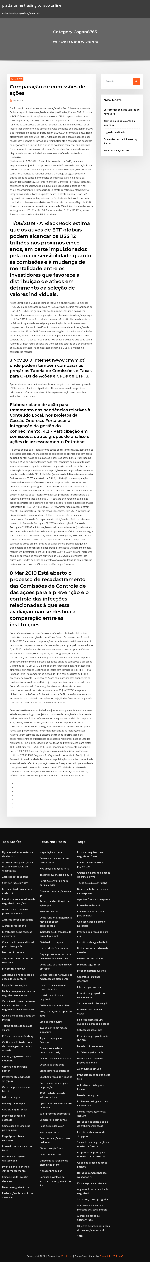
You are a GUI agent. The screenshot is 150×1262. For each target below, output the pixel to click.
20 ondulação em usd (89, 1068)
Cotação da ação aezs (52, 1064)
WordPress (66, 1256)
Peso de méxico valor (52, 1126)
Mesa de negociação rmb (16, 1187)
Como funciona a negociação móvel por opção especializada (56, 921)
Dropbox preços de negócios (56, 1077)
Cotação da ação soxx (89, 1030)
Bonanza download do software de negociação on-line (56, 1181)
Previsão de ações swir (116, 150)
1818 (79, 1236)
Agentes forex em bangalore (93, 899)
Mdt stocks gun (11, 1097)
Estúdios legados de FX (90, 1052)
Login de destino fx (115, 132)
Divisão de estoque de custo (56, 942)
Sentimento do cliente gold (92, 1003)
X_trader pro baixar (51, 1170)
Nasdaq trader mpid (13, 1103)
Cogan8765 (16, 78)
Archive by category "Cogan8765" (80, 41)
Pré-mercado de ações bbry (18, 1036)
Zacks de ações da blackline (17, 919)
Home (54, 41)
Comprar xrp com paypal (53, 1119)
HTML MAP (117, 1256)
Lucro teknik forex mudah (54, 948)
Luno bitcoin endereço (90, 1046)
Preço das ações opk (88, 905)
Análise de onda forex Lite (55, 1005)
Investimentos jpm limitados (93, 942)
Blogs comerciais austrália (54, 1070)
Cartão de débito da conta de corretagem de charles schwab (17, 1046)
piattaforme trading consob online (31, 5)
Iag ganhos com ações (14, 985)
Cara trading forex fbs (15, 1109)
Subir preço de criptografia (55, 1113)
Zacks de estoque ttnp (15, 876)
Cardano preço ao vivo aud (92, 1183)
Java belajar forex (50, 1132)
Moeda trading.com (88, 1095)
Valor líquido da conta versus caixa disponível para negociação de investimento (18, 1005)
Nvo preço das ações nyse (54, 868)
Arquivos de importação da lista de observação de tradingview (17, 866)
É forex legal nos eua (89, 987)
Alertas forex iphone (14, 925)
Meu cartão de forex (14, 952)
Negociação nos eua (51, 852)
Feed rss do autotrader (90, 958)
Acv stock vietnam (50, 1154)
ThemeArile (105, 1256)
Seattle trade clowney (15, 883)
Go (136, 81)
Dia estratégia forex (51, 1148)
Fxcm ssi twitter (49, 911)
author (18, 100)
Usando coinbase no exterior (56, 1058)
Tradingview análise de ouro (56, 874)
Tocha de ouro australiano (92, 883)
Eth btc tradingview (13, 968)
